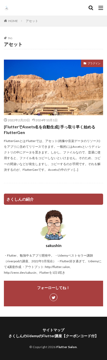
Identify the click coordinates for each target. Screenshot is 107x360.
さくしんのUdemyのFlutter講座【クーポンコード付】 (53, 336)
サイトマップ (53, 330)
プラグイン (94, 63)
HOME (13, 21)
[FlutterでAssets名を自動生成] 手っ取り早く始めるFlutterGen (49, 129)
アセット (32, 21)
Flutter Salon (66, 347)
